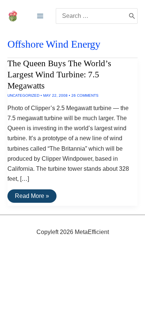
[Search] (131, 16)
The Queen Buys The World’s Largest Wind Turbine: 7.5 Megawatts (59, 74)
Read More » (31, 197)
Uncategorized (23, 95)
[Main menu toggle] (40, 16)
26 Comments (85, 95)
